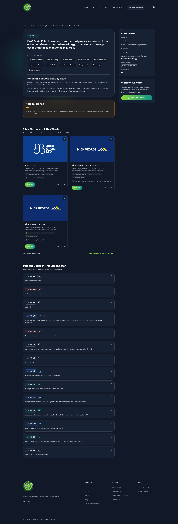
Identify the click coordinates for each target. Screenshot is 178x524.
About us (96, 7)
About (87, 491)
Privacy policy (143, 491)
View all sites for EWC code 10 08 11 (102, 253)
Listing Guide (116, 487)
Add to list (61, 184)
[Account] (154, 7)
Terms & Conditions (145, 487)
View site (30, 184)
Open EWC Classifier (138, 98)
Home (86, 7)
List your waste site (92, 504)
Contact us (116, 500)
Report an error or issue (120, 495)
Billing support (117, 491)
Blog (86, 500)
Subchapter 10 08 (59, 26)
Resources (117, 7)
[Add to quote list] (64, 139)
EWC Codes (35, 26)
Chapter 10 (46, 26)
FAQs (106, 7)
